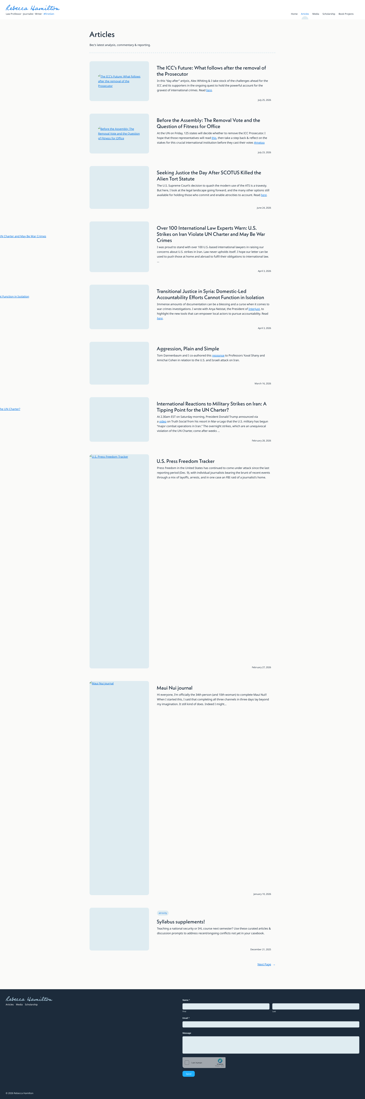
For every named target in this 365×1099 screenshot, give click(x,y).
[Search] (358, 14)
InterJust (254, 309)
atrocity (163, 913)
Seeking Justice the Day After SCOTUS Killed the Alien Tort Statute (209, 175)
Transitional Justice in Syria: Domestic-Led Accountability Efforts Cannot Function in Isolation (210, 294)
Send (188, 1073)
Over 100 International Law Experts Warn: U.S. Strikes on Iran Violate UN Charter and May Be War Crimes (211, 234)
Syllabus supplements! (181, 922)
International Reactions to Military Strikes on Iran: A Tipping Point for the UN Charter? (212, 407)
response (218, 355)
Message (186, 1033)
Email (186, 1018)
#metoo (259, 142)
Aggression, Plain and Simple (188, 348)
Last (274, 1011)
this (214, 138)
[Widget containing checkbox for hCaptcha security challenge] (204, 1062)
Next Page (266, 964)
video (162, 421)
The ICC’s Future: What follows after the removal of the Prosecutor (211, 71)
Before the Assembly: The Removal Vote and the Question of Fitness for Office (208, 123)
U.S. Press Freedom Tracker (186, 461)
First (184, 1011)
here (209, 90)
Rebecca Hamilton (32, 8)
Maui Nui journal (174, 688)
